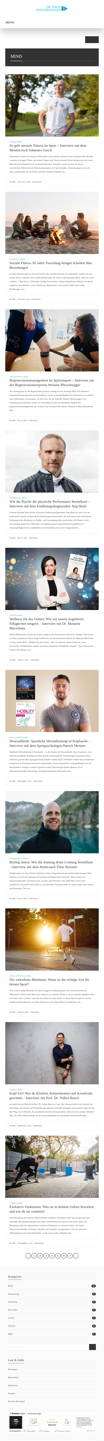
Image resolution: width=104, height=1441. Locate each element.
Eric (14, 182)
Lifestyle (14, 259)
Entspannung (15, 377)
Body (11, 737)
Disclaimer (12, 1369)
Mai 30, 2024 (22, 421)
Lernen (13, 142)
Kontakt (11, 1393)
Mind (20, 142)
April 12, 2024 (22, 660)
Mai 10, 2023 (22, 899)
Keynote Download (16, 1401)
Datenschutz (13, 1377)
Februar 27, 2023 (24, 1126)
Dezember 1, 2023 (24, 781)
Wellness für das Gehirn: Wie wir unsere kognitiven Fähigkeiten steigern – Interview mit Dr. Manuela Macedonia (46, 623)
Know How (13, 1310)
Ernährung (15, 498)
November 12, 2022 (25, 1243)
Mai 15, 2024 (22, 538)
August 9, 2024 (23, 299)
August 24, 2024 (23, 182)
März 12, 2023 (22, 1012)
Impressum (12, 1385)
